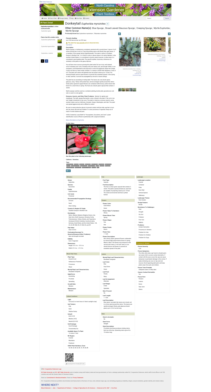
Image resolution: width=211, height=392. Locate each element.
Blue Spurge (98, 28)
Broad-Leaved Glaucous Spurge (120, 28)
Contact (86, 18)
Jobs (54, 388)
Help (72, 18)
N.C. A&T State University (62, 372)
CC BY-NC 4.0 (138, 73)
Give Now (79, 18)
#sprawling (102, 165)
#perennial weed (108, 164)
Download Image (137, 75)
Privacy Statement (78, 377)
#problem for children (75, 165)
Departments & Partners (64, 388)
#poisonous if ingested (86, 167)
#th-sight (68, 165)
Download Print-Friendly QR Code (75, 363)
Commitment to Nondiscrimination (56, 377)
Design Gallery (63, 18)
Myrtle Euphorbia (162, 28)
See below (69, 45)
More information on (75, 120)
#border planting (95, 164)
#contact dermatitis (70, 167)
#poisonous (82, 164)
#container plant (78, 167)
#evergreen (76, 164)
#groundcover (87, 164)
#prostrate (94, 167)
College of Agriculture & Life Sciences (84, 388)
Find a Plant (53, 18)
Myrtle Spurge (72, 31)
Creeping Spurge (144, 28)
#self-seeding (101, 164)
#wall (98, 167)
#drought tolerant (70, 164)
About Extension (46, 388)
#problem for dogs (83, 165)
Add (69, 170)
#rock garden (107, 165)
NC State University (46, 372)
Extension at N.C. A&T (103, 388)
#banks (97, 165)
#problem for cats (91, 165)
